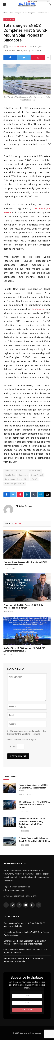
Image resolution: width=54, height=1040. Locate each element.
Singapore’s (38, 309)
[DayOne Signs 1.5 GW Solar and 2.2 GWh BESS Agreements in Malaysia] (27, 631)
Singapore (23, 475)
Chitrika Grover (19, 47)
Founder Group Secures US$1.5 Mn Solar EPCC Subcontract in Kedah (33, 788)
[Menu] (4, 4)
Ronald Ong (10, 475)
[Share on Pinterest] (38, 57)
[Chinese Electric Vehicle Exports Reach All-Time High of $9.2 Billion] (9, 841)
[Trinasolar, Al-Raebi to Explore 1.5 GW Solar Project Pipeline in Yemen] (27, 587)
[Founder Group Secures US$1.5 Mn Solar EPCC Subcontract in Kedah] (27, 544)
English (33, 2)
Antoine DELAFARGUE (14, 471)
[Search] (49, 4)
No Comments (37, 51)
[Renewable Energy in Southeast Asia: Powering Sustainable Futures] (27, 4)
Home (5, 13)
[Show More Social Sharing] (48, 57)
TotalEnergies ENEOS (14, 484)
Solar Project (37, 475)
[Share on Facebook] (10, 57)
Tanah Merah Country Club (16, 479)
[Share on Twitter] (24, 57)
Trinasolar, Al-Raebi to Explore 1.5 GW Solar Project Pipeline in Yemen (34, 805)
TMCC (34, 479)
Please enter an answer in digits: (21, 740)
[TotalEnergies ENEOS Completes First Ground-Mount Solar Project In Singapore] (27, 79)
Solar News (9, 19)
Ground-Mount (34, 471)
